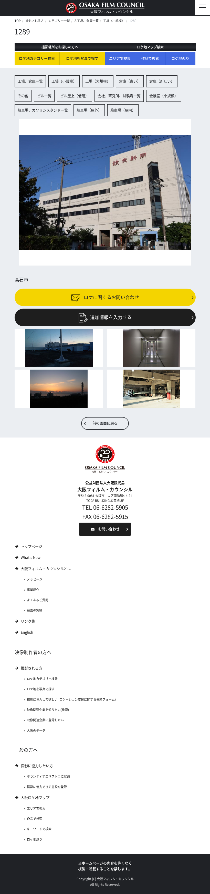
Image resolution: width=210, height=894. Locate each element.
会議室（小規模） (163, 96)
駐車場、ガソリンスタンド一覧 (43, 110)
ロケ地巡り (180, 58)
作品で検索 (150, 58)
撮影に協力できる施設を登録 (47, 786)
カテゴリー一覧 (59, 20)
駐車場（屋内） (122, 110)
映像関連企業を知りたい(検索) (48, 709)
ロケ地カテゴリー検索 (37, 58)
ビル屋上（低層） (74, 96)
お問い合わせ (109, 529)
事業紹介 (33, 589)
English (27, 632)
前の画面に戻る (105, 423)
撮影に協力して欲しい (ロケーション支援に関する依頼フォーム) (71, 699)
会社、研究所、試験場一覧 (119, 96)
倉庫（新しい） (161, 81)
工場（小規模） (114, 20)
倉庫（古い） (130, 81)
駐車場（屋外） (89, 110)
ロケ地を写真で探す (82, 58)
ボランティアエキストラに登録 (48, 776)
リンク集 (28, 621)
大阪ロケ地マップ (35, 797)
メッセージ (34, 579)
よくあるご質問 (37, 600)
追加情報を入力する (111, 317)
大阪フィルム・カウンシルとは (46, 569)
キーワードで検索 (39, 828)
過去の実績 (34, 610)
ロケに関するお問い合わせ (111, 297)
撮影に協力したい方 (37, 766)
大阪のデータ (36, 730)
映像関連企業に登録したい (45, 720)
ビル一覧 (44, 96)
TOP (18, 20)
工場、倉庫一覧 (30, 81)
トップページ (31, 546)
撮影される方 (34, 20)
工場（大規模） (97, 81)
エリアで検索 (120, 58)
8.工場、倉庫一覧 (87, 20)
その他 (23, 96)
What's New (30, 557)
